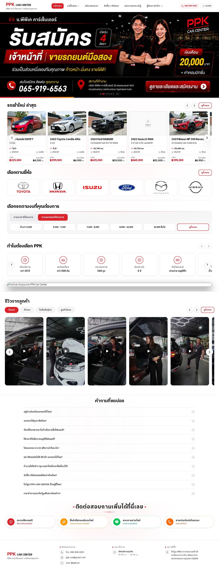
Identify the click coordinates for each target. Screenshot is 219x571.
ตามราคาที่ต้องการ (23, 217)
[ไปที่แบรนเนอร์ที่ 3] (106, 93)
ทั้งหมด (11, 310)
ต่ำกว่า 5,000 (26, 227)
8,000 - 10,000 (126, 227)
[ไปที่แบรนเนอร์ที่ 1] (100, 93)
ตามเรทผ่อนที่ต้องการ (53, 217)
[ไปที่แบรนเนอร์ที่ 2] (103, 93)
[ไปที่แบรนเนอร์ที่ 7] (113, 93)
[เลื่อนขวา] (194, 106)
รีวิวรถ (27, 310)
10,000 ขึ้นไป (159, 227)
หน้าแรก (58, 6)
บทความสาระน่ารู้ (132, 6)
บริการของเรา (91, 6)
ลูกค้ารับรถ (66, 310)
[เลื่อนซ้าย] (187, 106)
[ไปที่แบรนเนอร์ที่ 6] (111, 93)
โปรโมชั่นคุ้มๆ (45, 310)
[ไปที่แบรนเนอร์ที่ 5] (109, 93)
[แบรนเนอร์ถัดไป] (214, 54)
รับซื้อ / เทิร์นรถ (111, 6)
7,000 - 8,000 (93, 227)
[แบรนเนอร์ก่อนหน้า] (4, 54)
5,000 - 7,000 (59, 227)
